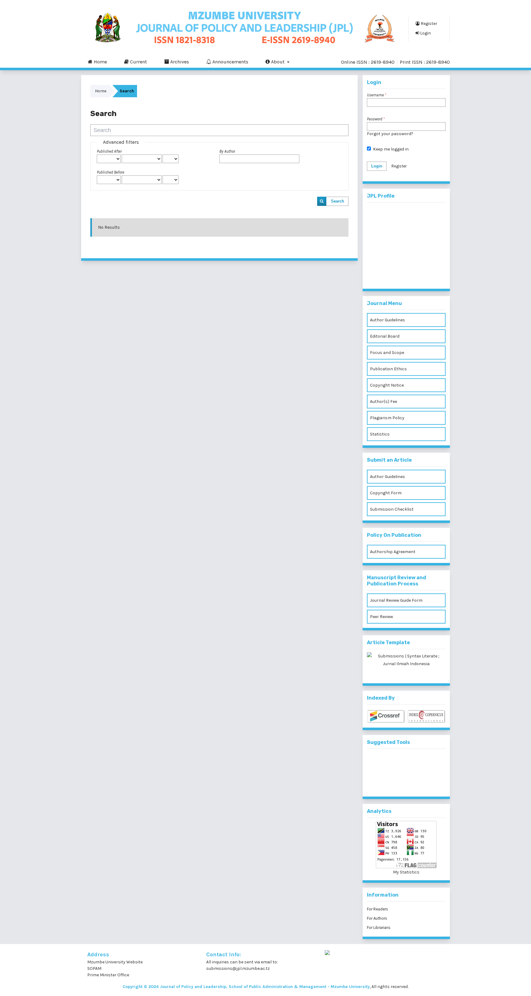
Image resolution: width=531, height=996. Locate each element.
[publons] (416, 762)
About (278, 62)
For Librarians (379, 927)
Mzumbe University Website (115, 962)
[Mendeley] (396, 762)
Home (99, 62)
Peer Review (381, 616)
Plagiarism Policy (387, 417)
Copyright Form (386, 493)
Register (428, 23)
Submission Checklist (392, 509)
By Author (227, 151)
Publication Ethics (388, 368)
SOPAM (94, 968)
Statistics (380, 434)
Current (138, 62)
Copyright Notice (387, 385)
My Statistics (406, 872)
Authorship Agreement (392, 551)
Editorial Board (384, 336)
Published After (109, 151)
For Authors (377, 918)
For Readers (377, 909)
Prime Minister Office (108, 975)
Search (337, 201)
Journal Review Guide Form (396, 600)
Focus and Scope (387, 352)
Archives (179, 62)
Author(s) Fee (383, 401)
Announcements (229, 62)
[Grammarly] (396, 782)
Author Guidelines (387, 320)
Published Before (110, 172)
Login (425, 33)
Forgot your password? (390, 133)
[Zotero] (416, 782)
